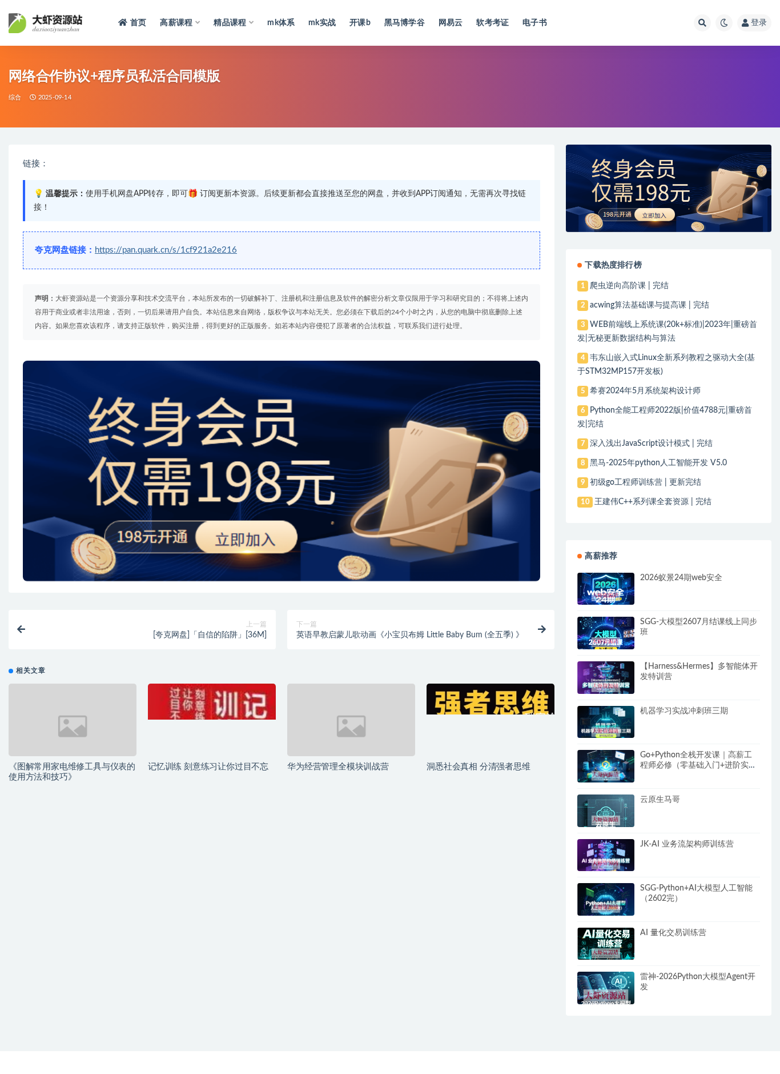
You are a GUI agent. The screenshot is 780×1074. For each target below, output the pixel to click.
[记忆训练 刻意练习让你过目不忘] (212, 702)
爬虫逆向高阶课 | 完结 (629, 286)
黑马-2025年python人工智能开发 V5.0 (658, 463)
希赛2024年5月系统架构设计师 (645, 391)
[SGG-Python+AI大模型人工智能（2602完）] (605, 908)
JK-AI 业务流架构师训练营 (687, 844)
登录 (759, 23)
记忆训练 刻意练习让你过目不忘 (208, 766)
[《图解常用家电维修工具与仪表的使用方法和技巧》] (72, 726)
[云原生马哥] (605, 820)
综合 (15, 97)
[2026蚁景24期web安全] (605, 596)
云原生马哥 (660, 800)
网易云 (451, 23)
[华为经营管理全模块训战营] (351, 726)
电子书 (534, 23)
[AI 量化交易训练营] (605, 953)
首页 (138, 23)
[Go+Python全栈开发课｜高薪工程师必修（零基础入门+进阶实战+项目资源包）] (605, 775)
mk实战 (322, 23)
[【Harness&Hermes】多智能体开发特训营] (605, 687)
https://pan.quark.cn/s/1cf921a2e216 (166, 250)
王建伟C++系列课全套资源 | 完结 (652, 502)
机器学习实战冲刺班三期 (684, 711)
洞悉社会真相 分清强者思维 (478, 766)
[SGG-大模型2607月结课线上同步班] (605, 642)
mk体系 (281, 23)
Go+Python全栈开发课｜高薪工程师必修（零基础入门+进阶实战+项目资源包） (698, 765)
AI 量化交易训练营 (673, 933)
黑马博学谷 (404, 23)
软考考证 (492, 23)
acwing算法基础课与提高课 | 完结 (649, 305)
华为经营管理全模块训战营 (338, 766)
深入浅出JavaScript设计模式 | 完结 (651, 444)
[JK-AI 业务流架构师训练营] (605, 864)
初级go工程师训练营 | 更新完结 (645, 482)
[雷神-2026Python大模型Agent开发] (605, 997)
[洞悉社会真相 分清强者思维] (490, 699)
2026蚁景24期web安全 (681, 578)
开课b (360, 23)
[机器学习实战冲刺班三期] (605, 732)
